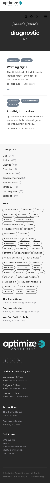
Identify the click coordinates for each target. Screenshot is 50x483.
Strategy (7, 187)
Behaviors (8, 214)
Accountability (11, 210)
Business (7, 160)
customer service (12, 238)
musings (38, 253)
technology (9, 287)
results (31, 272)
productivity (23, 267)
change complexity (24, 219)
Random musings (30, 101)
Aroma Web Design (35, 476)
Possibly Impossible (20, 111)
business (22, 214)
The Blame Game (12, 299)
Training (8, 291)
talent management (30, 282)
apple (39, 210)
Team (6, 443)
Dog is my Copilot (13, 308)
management (24, 253)
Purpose (7, 272)
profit (37, 267)
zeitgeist (31, 291)
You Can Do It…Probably (16, 317)
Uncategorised (10, 191)
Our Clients (8, 453)
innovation (21, 248)
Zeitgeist (32, 24)
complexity (28, 229)
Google (7, 248)
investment (36, 248)
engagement (9, 243)
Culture (23, 234)
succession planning (27, 277)
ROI (41, 272)
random (19, 272)
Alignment (27, 210)
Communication (11, 229)
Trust (19, 291)
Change (7, 164)
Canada (34, 214)
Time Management (27, 287)
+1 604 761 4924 (18, 380)
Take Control (10, 282)
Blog (5, 155)
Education (8, 169)
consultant (9, 234)
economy (30, 238)
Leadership (18, 24)
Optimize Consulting (13, 258)
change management (13, 224)
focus (37, 243)
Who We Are (9, 439)
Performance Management (16, 262)
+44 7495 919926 (19, 396)
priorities (8, 267)
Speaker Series (10, 182)
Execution (24, 243)
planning (36, 262)
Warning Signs (17, 67)
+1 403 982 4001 (18, 388)
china (30, 224)
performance (33, 258)
